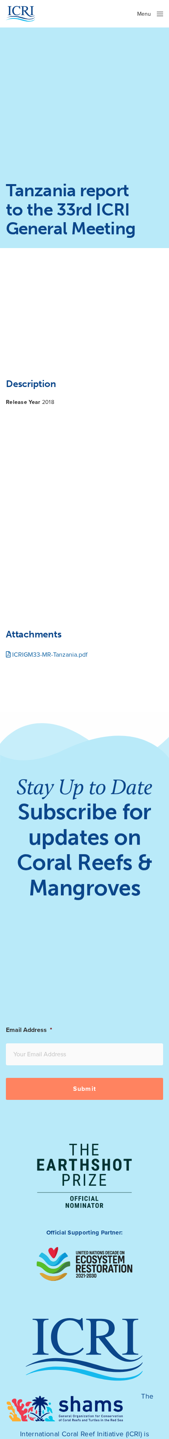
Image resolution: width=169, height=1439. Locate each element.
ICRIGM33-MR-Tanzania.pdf (49, 655)
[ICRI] (20, 14)
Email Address (29, 1030)
